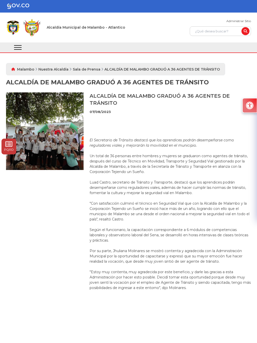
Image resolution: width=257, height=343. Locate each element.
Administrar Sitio (238, 21)
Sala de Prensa (86, 69)
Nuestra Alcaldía (53, 69)
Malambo (25, 69)
